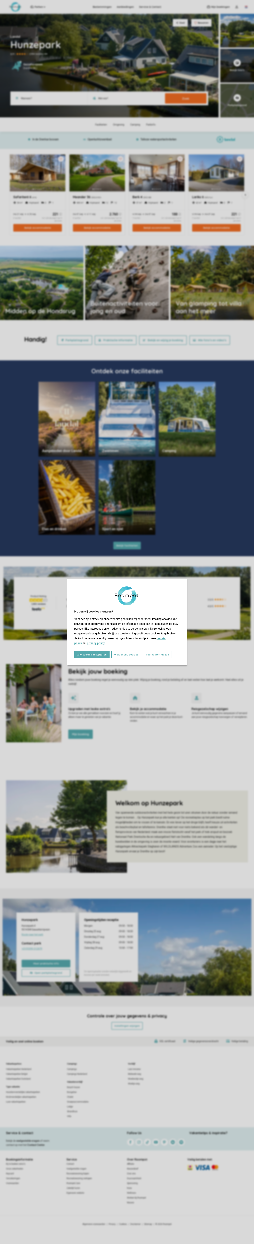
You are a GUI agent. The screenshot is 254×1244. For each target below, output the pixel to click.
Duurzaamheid (134, 1178)
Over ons (131, 1173)
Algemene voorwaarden (93, 1224)
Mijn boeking (80, 734)
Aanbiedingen (125, 6)
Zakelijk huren (73, 1188)
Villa (69, 1116)
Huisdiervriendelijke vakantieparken (23, 1092)
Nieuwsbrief (132, 1169)
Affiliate (130, 1164)
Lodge (70, 1106)
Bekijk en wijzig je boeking (165, 340)
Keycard (10, 1173)
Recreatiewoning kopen (78, 1173)
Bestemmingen (102, 6)
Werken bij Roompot (136, 1198)
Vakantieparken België (16, 1074)
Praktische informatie (118, 340)
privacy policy (96, 643)
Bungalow (72, 1092)
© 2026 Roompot (163, 1224)
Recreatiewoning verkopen (79, 1178)
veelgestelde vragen (28, 1140)
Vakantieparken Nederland (18, 1069)
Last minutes (134, 1069)
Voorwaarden (12, 1183)
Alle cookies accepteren (92, 654)
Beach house (73, 1087)
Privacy (112, 1224)
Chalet (70, 1097)
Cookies (123, 1224)
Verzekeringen (13, 1178)
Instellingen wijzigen (127, 1025)
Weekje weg (134, 1083)
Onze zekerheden (14, 1169)
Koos (129, 1188)
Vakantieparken (13, 1064)
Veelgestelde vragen (76, 1169)
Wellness (131, 1193)
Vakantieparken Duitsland (18, 1079)
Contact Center (36, 1145)
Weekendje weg (135, 1079)
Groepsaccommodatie (77, 1102)
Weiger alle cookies (126, 654)
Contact (70, 1164)
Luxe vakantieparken (16, 1102)
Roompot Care (73, 1183)
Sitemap (148, 1224)
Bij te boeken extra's (15, 1164)
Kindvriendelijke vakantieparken (21, 1097)
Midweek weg (134, 1074)
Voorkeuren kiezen (157, 654)
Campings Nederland (77, 1074)
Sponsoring (132, 1183)
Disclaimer (135, 1224)
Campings (72, 1064)
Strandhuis (72, 1111)
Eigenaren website (75, 1193)
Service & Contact (150, 6)
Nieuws (130, 1202)
